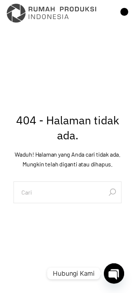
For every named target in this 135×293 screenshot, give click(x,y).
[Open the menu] (124, 13)
